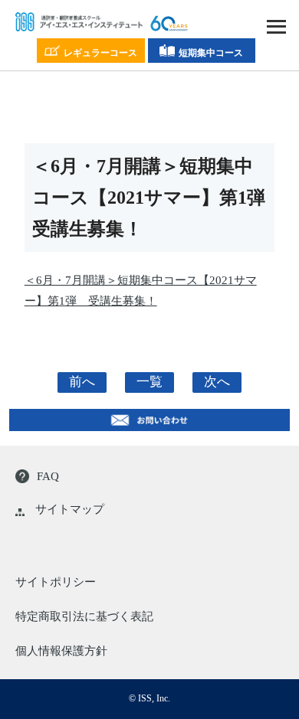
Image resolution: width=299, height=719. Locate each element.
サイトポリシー (55, 582)
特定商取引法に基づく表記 (84, 616)
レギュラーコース (100, 52)
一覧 (149, 381)
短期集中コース (211, 52)
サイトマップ (69, 509)
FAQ (48, 476)
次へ (217, 381)
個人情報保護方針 (61, 651)
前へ (82, 381)
